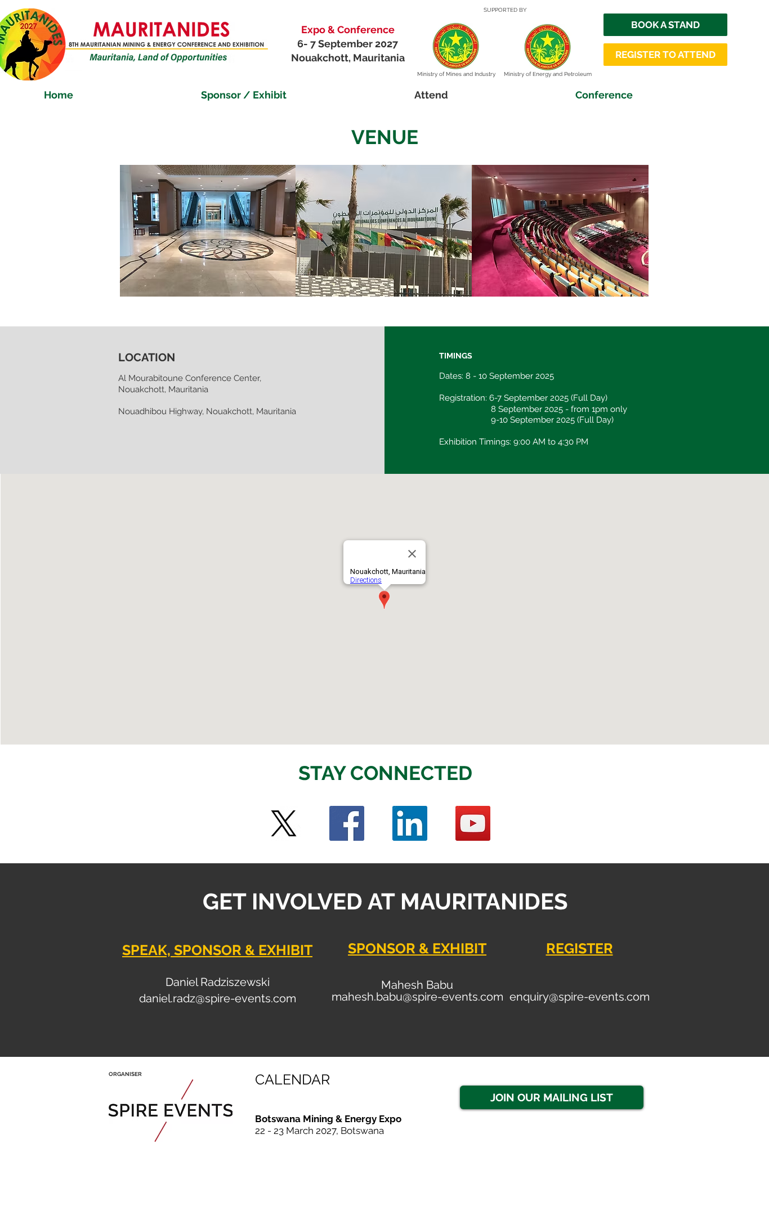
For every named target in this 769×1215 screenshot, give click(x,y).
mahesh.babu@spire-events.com (417, 996)
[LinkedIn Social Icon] (409, 823)
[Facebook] (346, 823)
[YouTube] (472, 823)
